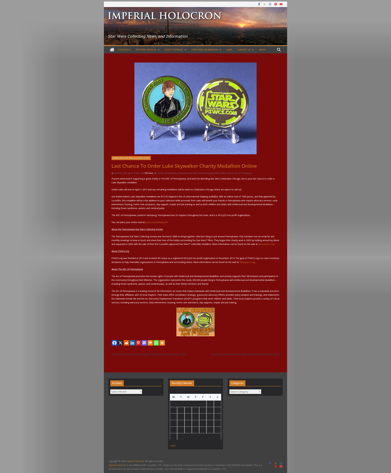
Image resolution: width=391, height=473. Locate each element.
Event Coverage (174, 49)
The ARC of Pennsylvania (241, 173)
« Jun (172, 445)
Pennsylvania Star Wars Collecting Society (131, 158)
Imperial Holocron (117, 465)
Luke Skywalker (170, 173)
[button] (158, 50)
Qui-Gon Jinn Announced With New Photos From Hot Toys (245, 354)
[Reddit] (126, 343)
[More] (162, 343)
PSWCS (217, 173)
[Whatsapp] (156, 343)
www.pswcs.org (247, 262)
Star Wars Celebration (204, 49)
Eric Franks (135, 173)
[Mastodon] (144, 343)
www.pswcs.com (266, 244)
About (262, 49)
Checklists (124, 49)
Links (229, 49)
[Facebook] (114, 343)
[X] (120, 343)
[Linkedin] (132, 343)
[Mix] (150, 343)
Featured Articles (146, 49)
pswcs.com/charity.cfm (156, 222)
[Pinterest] (138, 343)
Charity (160, 173)
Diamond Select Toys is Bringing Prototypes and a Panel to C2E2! (149, 354)
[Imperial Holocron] (195, 9)
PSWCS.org (225, 173)
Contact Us (244, 49)
